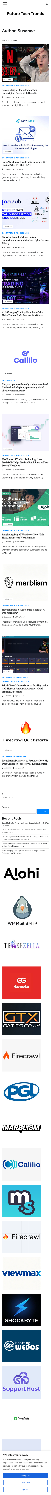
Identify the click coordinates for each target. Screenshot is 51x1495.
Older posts (7, 797)
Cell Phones (8, 380)
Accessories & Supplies (14, 678)
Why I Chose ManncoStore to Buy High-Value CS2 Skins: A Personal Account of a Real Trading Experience (25, 688)
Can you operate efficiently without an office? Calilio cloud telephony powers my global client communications (25, 387)
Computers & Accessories (15, 86)
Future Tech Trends (25, 13)
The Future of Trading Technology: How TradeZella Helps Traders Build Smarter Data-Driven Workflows (25, 462)
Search (5, 807)
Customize (25, 1482)
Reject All (25, 1489)
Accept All (25, 1475)
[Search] (47, 4)
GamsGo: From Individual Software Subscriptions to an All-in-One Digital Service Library (25, 240)
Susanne (7, 97)
